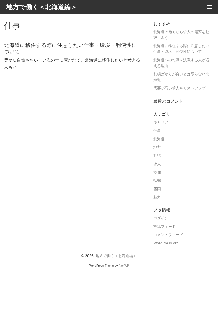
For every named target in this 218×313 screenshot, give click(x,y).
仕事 (157, 131)
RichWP (124, 265)
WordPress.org (166, 243)
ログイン (160, 218)
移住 (157, 172)
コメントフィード (168, 235)
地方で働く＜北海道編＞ (116, 256)
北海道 (159, 139)
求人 (157, 164)
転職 (157, 180)
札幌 (157, 156)
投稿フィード (164, 227)
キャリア (160, 122)
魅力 (157, 197)
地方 (157, 147)
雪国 (157, 189)
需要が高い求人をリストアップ (179, 88)
